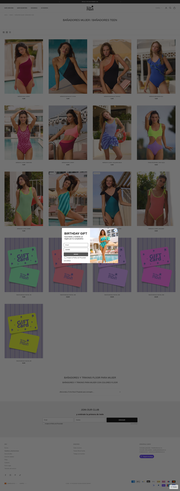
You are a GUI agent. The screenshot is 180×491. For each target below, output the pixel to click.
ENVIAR (76, 254)
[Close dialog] (115, 230)
